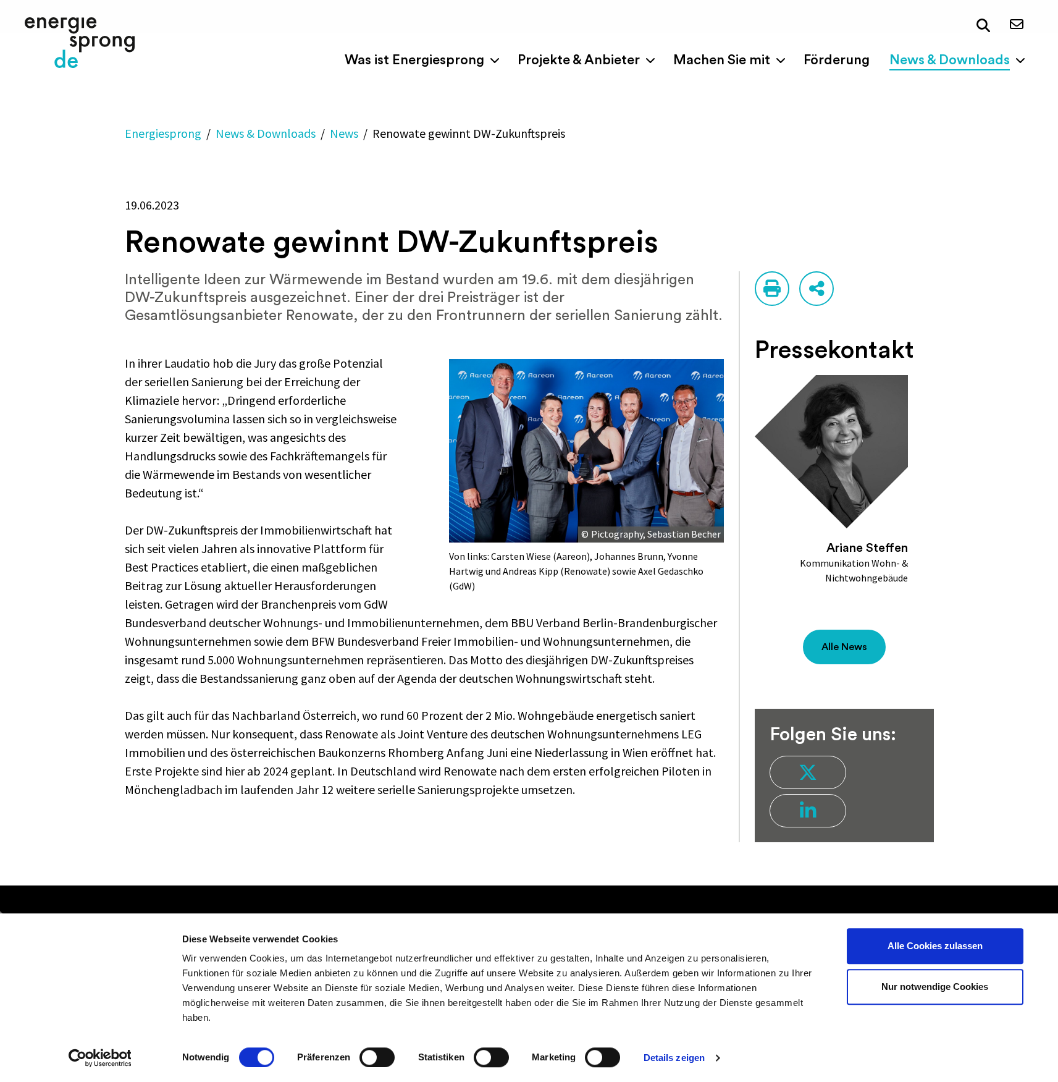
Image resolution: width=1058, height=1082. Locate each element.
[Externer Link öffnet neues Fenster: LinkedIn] (808, 810)
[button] (983, 25)
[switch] (377, 1057)
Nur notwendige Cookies (934, 986)
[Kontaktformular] (1016, 25)
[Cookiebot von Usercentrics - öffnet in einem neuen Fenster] (100, 1058)
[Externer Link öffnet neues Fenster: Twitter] (808, 772)
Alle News (844, 647)
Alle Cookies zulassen (935, 945)
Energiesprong (163, 133)
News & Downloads (266, 133)
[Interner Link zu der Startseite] (80, 42)
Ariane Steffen (867, 548)
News (344, 133)
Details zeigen (674, 1057)
